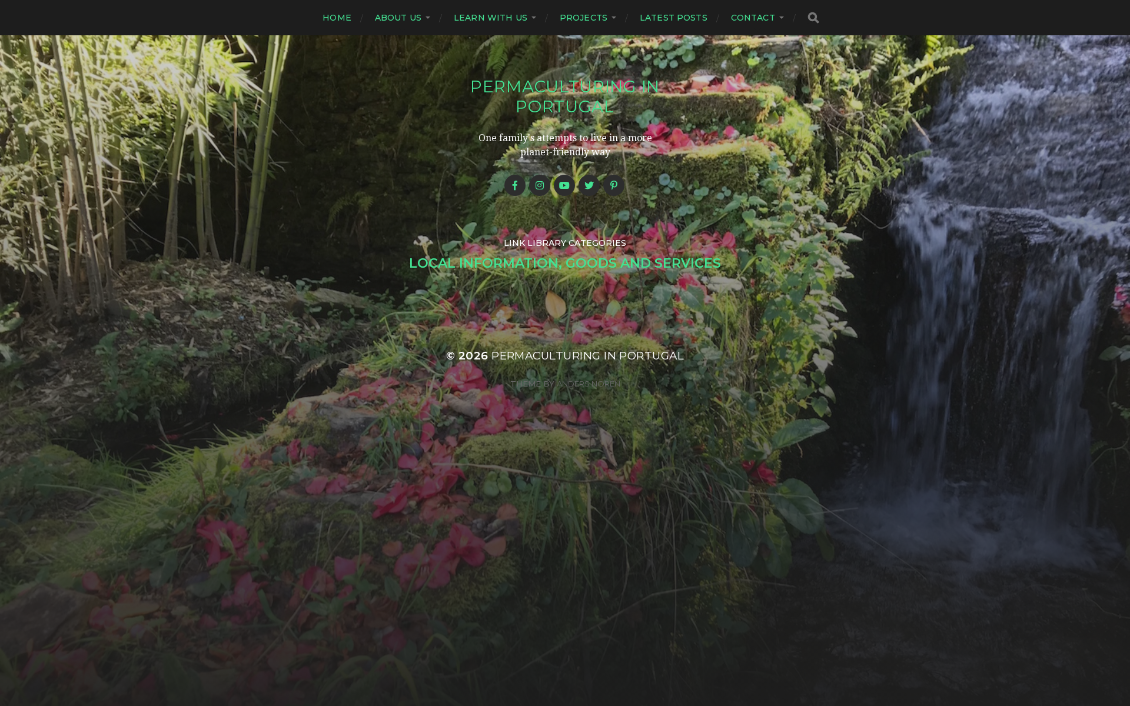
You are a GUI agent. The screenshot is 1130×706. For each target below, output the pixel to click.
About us (398, 17)
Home (337, 17)
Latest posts (673, 17)
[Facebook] (515, 185)
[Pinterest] (613, 185)
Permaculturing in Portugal (565, 96)
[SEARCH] (813, 18)
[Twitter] (589, 185)
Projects (583, 17)
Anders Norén (588, 383)
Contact (753, 17)
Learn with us (490, 17)
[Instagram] (539, 185)
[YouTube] (564, 185)
